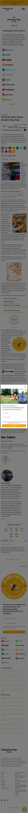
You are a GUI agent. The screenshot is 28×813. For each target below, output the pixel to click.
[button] (25, 387)
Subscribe (14, 425)
